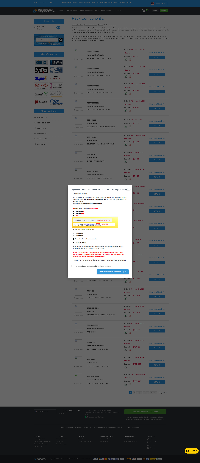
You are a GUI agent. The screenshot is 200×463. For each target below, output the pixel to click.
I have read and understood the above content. (92, 266)
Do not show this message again (112, 272)
